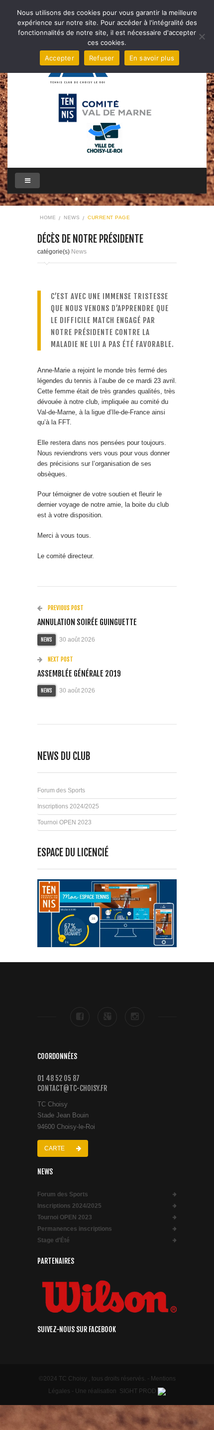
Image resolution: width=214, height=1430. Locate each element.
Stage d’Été (53, 1240)
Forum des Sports (61, 790)
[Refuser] (202, 36)
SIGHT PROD (138, 1391)
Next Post (59, 659)
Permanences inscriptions (74, 1229)
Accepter (59, 58)
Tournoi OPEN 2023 (64, 822)
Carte (55, 1148)
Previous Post (65, 608)
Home (48, 217)
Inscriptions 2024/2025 (68, 806)
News (72, 217)
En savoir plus (152, 58)
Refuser (101, 58)
